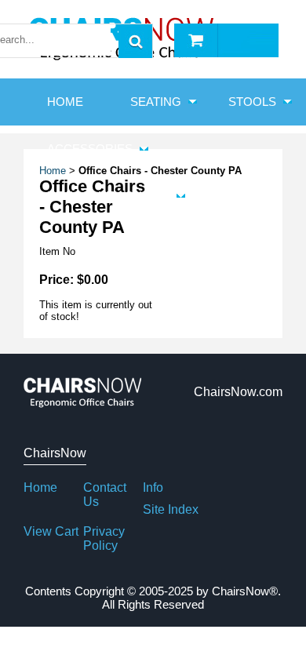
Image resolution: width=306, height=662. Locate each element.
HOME (65, 101)
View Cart (51, 531)
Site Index (171, 509)
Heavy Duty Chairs (108, 195)
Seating (155, 101)
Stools (252, 101)
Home (40, 487)
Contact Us (104, 494)
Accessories (90, 148)
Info (153, 487)
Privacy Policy (104, 538)
